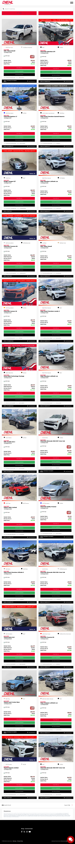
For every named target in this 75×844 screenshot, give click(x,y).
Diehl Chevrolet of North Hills (10, 81)
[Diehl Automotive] (7, 2)
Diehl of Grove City (8, 146)
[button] (35, 31)
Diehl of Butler (8, 211)
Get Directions (32, 81)
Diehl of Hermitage (45, 81)
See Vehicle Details (19, 74)
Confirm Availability (19, 71)
